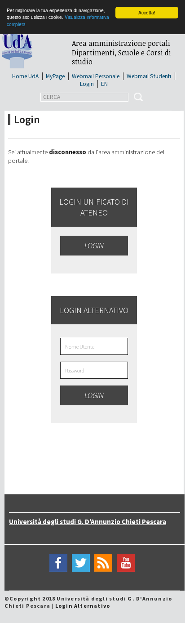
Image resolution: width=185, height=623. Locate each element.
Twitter (81, 563)
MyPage (55, 76)
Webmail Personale (95, 76)
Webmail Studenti (149, 76)
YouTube (126, 563)
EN (104, 84)
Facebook (58, 563)
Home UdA (25, 76)
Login (87, 84)
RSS (103, 563)
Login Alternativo (82, 605)
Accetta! (146, 12)
